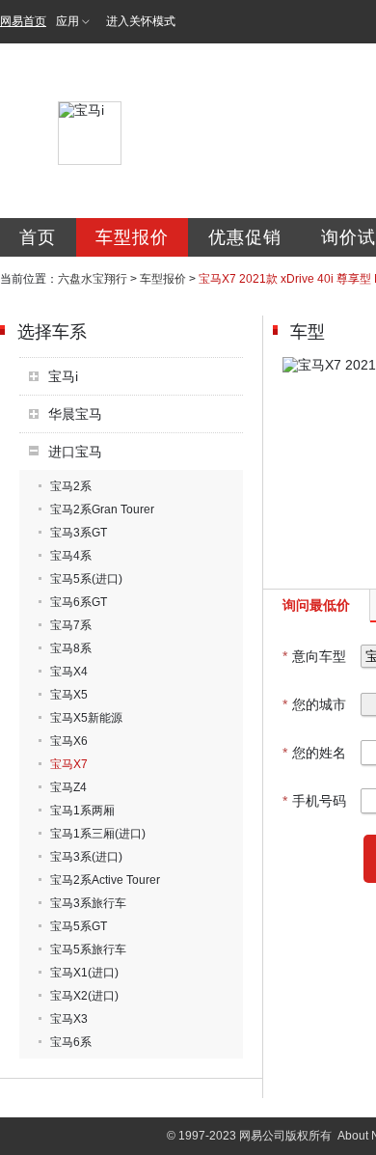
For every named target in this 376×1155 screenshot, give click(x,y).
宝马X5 (69, 694)
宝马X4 (69, 671)
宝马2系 (71, 486)
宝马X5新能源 (86, 718)
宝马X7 (69, 764)
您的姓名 (314, 752)
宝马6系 (71, 1042)
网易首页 (23, 21)
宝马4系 (71, 556)
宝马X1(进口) (84, 972)
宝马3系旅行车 (88, 903)
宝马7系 (71, 625)
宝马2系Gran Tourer (102, 509)
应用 (67, 21)
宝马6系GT (78, 602)
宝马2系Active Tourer (105, 880)
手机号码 (314, 801)
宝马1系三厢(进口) (98, 833)
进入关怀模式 (140, 21)
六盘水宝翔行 (92, 279)
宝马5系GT (78, 926)
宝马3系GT (78, 532)
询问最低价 (316, 605)
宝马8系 (71, 648)
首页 (37, 237)
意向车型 (314, 656)
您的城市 (314, 704)
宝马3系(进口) (86, 857)
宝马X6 (69, 741)
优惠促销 (245, 237)
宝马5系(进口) (86, 579)
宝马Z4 (68, 787)
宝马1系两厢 (82, 810)
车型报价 (132, 237)
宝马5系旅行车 (88, 949)
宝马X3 (69, 1019)
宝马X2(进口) (84, 996)
